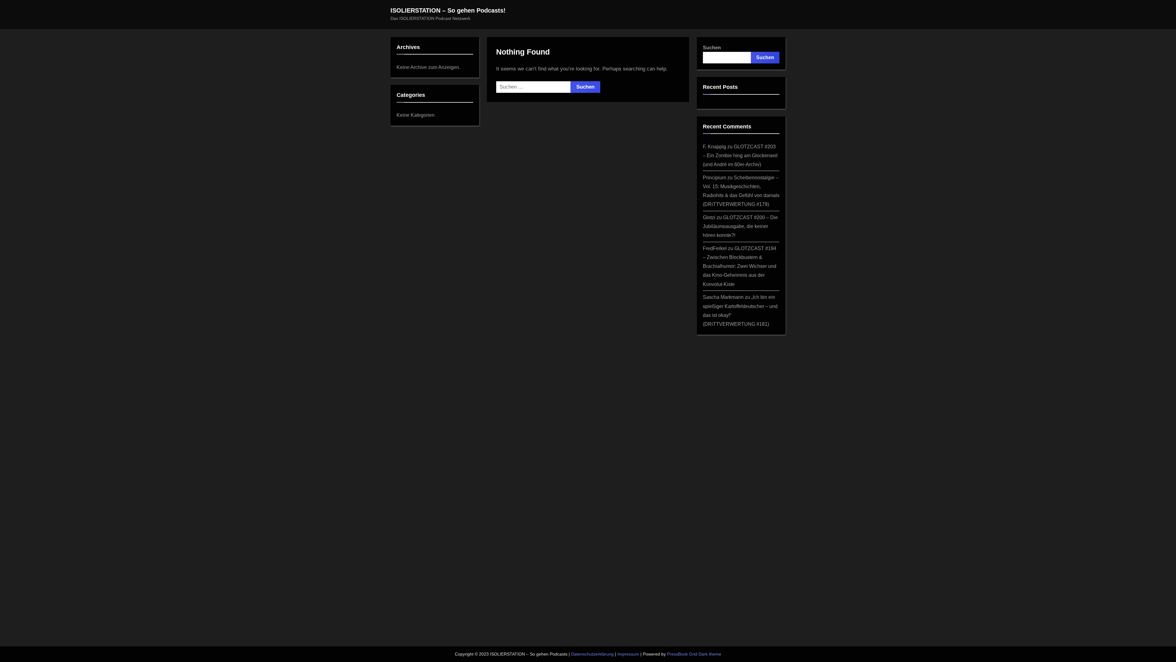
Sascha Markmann (723, 297)
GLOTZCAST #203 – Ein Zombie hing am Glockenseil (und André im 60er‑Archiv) (740, 155)
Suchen (712, 47)
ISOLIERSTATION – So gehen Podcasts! (448, 10)
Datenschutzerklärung (592, 654)
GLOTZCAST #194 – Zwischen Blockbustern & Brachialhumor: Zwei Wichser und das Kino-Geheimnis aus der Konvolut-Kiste (739, 266)
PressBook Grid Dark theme (694, 654)
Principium (714, 177)
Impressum (628, 654)
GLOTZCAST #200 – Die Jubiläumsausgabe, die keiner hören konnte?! (740, 226)
